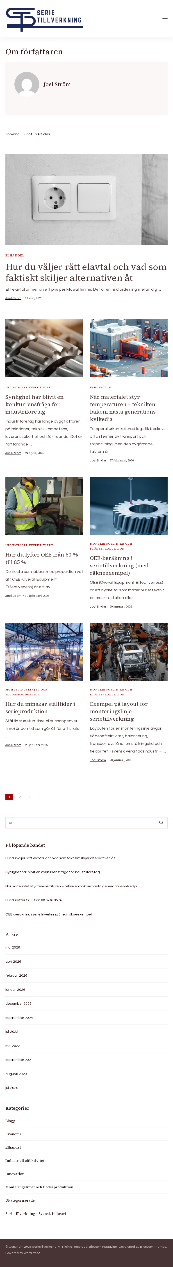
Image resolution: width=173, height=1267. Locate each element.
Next (39, 797)
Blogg (10, 1120)
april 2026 (13, 961)
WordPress (32, 1253)
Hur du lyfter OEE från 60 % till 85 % (33, 900)
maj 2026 (12, 947)
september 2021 (19, 1060)
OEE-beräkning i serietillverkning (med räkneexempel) (119, 565)
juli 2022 (11, 1031)
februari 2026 (16, 975)
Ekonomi (13, 1133)
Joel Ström (13, 298)
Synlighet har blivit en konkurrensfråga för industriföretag (34, 404)
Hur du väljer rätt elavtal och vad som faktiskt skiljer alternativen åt (86, 272)
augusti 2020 (16, 1074)
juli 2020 (11, 1088)
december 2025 (18, 1003)
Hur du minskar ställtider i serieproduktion (40, 707)
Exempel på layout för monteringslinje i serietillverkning (119, 711)
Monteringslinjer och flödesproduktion (111, 546)
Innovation (101, 387)
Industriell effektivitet (29, 387)
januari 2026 (15, 989)
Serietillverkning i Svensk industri (35, 1213)
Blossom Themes (153, 1246)
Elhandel (14, 255)
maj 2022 (12, 1046)
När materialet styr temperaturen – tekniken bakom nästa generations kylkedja (123, 408)
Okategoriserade (20, 1200)
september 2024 (19, 1018)
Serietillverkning (44, 1246)
